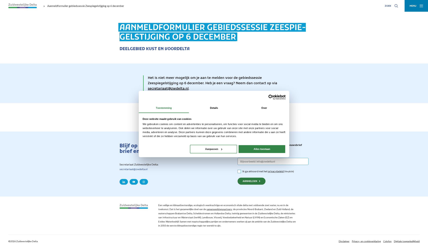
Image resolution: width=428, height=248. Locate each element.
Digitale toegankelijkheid (407, 241)
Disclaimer (344, 241)
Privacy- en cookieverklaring (366, 241)
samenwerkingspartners (219, 209)
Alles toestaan (262, 149)
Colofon (387, 241)
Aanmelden (250, 181)
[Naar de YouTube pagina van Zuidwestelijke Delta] (134, 182)
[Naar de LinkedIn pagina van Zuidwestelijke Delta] (124, 182)
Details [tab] (214, 107)
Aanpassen (211, 149)
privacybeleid (276, 171)
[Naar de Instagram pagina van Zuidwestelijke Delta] (144, 182)
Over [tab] (264, 107)
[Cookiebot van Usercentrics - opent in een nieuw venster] (271, 97)
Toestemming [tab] (164, 107)
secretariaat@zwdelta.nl (168, 89)
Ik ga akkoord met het (268, 171)
